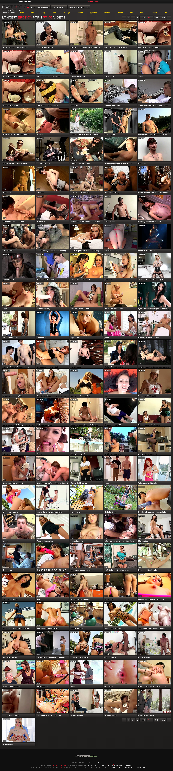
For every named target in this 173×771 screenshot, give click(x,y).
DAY (15, 6)
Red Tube (74, 138)
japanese (93, 13)
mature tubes (93, 2)
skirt (141, 13)
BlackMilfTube (95, 762)
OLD (32, 13)
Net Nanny (128, 767)
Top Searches (59, 7)
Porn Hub (74, 603)
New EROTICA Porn (40, 7)
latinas (21, 13)
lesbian (120, 13)
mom (54, 13)
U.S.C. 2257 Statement (123, 765)
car (131, 13)
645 (156, 17)
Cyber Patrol (117, 767)
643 (143, 17)
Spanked (154, 13)
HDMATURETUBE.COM (79, 7)
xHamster (6, 22)
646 (163, 17)
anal (165, 13)
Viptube (141, 167)
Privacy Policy (100, 765)
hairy (43, 13)
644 (150, 17)
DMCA (110, 765)
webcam (107, 13)
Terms (89, 765)
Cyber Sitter (139, 767)
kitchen (80, 13)
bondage (67, 13)
